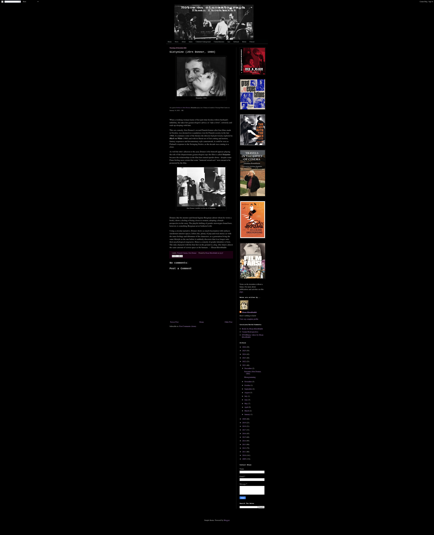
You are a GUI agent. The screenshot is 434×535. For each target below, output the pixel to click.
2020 (244, 419)
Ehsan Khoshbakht (249, 312)
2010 (244, 455)
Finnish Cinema (182, 253)
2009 (244, 459)
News (176, 42)
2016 (244, 433)
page (241, 292)
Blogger (226, 520)
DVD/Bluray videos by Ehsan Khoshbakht (252, 336)
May (246, 403)
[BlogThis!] (175, 256)
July (246, 396)
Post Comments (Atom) (187, 326)
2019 (244, 422)
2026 (244, 347)
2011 (244, 451)
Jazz (229, 42)
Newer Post (174, 322)
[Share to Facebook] (179, 256)
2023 (244, 358)
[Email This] (173, 256)
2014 (244, 440)
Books (244, 42)
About (184, 42)
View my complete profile (249, 319)
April (246, 407)
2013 (244, 444)
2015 (244, 437)
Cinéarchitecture (219, 42)
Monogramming (250, 377)
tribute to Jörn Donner (183, 108)
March (247, 410)
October (247, 385)
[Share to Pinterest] (181, 256)
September (248, 389)
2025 (244, 350)
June (246, 400)
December (248, 368)
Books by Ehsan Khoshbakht (252, 328)
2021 (244, 365)
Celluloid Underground (203, 42)
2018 (244, 426)
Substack (236, 42)
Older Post (228, 322)
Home (170, 42)
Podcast (252, 42)
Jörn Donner (192, 253)
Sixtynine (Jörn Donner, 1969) (252, 372)
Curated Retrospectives (250, 332)
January (247, 414)
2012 (244, 448)
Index (190, 42)
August (247, 392)
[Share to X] (177, 256)
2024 (244, 354)
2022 (244, 361)
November (248, 381)
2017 (244, 430)
